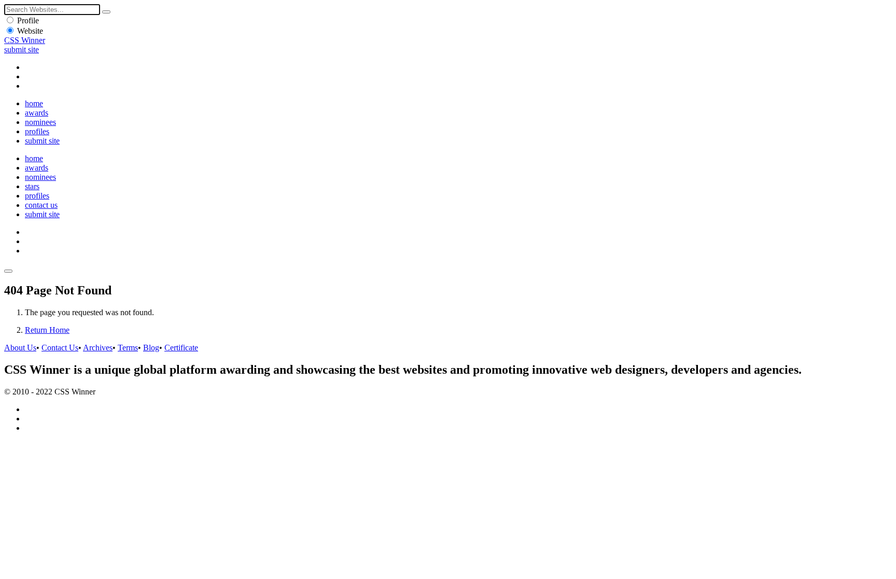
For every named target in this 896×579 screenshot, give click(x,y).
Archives (98, 347)
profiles (37, 131)
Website (30, 30)
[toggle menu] (8, 271)
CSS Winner (24, 40)
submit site (21, 49)
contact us (41, 205)
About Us (20, 347)
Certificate (181, 347)
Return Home (47, 330)
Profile (28, 20)
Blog (151, 347)
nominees (40, 122)
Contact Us (59, 347)
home (34, 103)
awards (36, 112)
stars (32, 186)
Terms (128, 347)
